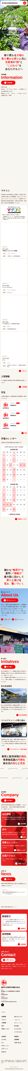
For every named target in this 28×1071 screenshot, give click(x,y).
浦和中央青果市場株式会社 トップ (8, 906)
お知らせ (8, 879)
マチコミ (23, 371)
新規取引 (16, 1036)
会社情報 (3, 1039)
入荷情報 (23, 387)
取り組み (8, 667)
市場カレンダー (21, 519)
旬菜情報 (8, 82)
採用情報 (16, 1039)
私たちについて (10, 600)
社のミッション (18, 619)
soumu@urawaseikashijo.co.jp (8, 1001)
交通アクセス (4, 1048)
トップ (3, 1012)
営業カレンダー (5, 1045)
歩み (2, 1042)
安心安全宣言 (22, 715)
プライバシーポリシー (14, 1066)
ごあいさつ (5, 619)
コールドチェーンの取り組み (17, 749)
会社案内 (8, 800)
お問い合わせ (8, 960)
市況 (24, 433)
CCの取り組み (18, 1032)
